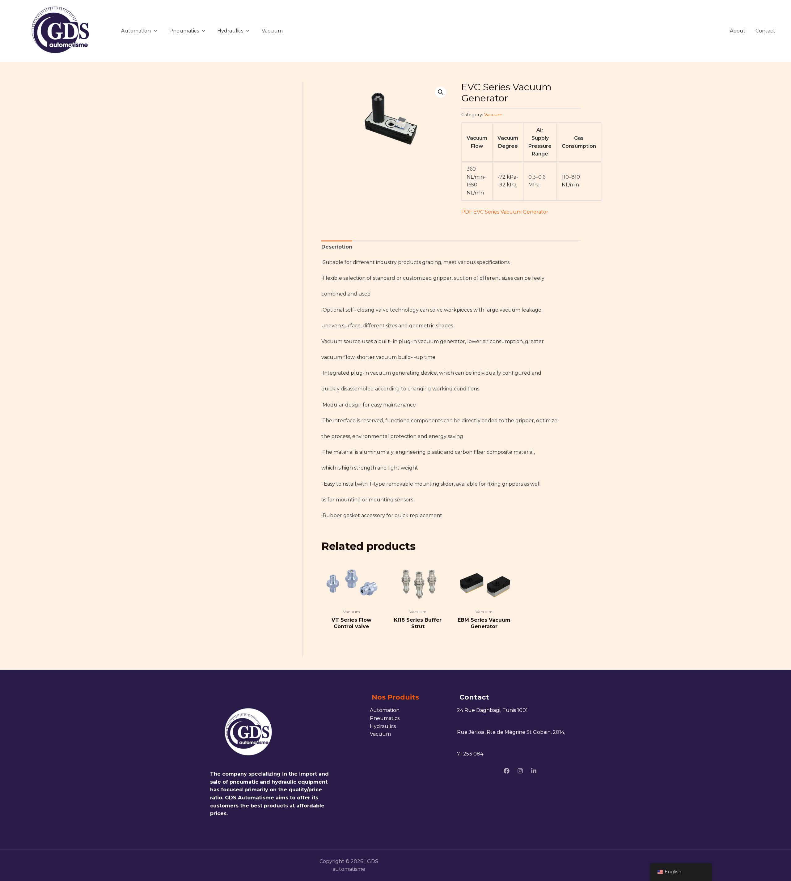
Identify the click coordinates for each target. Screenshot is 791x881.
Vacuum (272, 31)
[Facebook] (507, 771)
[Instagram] (520, 771)
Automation (136, 31)
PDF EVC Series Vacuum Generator (504, 212)
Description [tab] (336, 247)
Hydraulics (230, 31)
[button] (440, 92)
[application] (154, 31)
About (738, 31)
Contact (765, 31)
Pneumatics (184, 31)
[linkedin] (534, 771)
